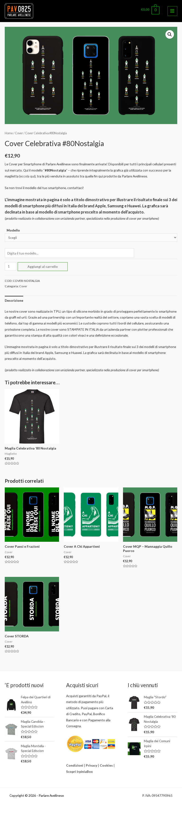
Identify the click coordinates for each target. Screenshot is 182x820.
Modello (13, 230)
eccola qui (27, 176)
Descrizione (14, 300)
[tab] (14, 300)
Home (9, 133)
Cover (19, 133)
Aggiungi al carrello (42, 266)
